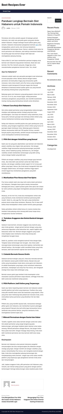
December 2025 (52, 102)
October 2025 (51, 107)
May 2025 (50, 119)
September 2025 (52, 109)
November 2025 (52, 104)
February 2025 (51, 127)
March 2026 (50, 94)
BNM (59, 411)
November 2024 (52, 134)
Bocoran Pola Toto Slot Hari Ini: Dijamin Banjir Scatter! (54, 63)
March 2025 (50, 124)
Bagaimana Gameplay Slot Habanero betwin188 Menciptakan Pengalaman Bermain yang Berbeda (54, 47)
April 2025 (50, 122)
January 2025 (51, 129)
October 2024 (51, 137)
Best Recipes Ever (13, 4)
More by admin (15, 385)
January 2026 (51, 99)
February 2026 (51, 97)
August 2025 (51, 112)
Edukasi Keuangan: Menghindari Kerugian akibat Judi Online (53, 39)
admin (8, 28)
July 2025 (50, 114)
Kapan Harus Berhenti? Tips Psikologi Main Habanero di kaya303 (53, 33)
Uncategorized (6, 18)
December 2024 (52, 132)
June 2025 (50, 117)
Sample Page (6, 11)
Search (49, 17)
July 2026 (50, 92)
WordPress (52, 411)
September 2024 (52, 139)
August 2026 (51, 89)
